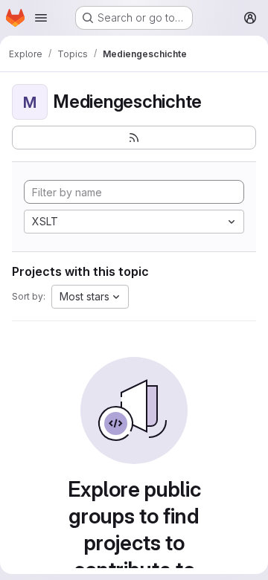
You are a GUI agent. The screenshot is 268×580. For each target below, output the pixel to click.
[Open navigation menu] (41, 18)
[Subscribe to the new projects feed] (134, 137)
